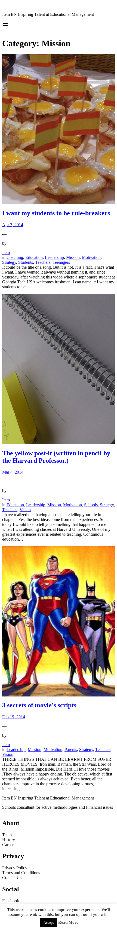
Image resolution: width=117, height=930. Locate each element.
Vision (25, 509)
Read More (68, 922)
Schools (91, 504)
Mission (73, 257)
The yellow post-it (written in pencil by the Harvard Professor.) (56, 457)
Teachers (42, 262)
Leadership (54, 257)
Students (25, 262)
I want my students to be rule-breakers (56, 213)
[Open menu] (5, 24)
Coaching (15, 257)
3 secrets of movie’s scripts (39, 705)
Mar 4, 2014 (12, 472)
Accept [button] (49, 922)
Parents (70, 749)
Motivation (91, 257)
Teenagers (61, 262)
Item (6, 252)
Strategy (9, 262)
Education (34, 257)
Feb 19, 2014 (13, 716)
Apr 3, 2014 (12, 224)
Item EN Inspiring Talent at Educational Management (48, 14)
